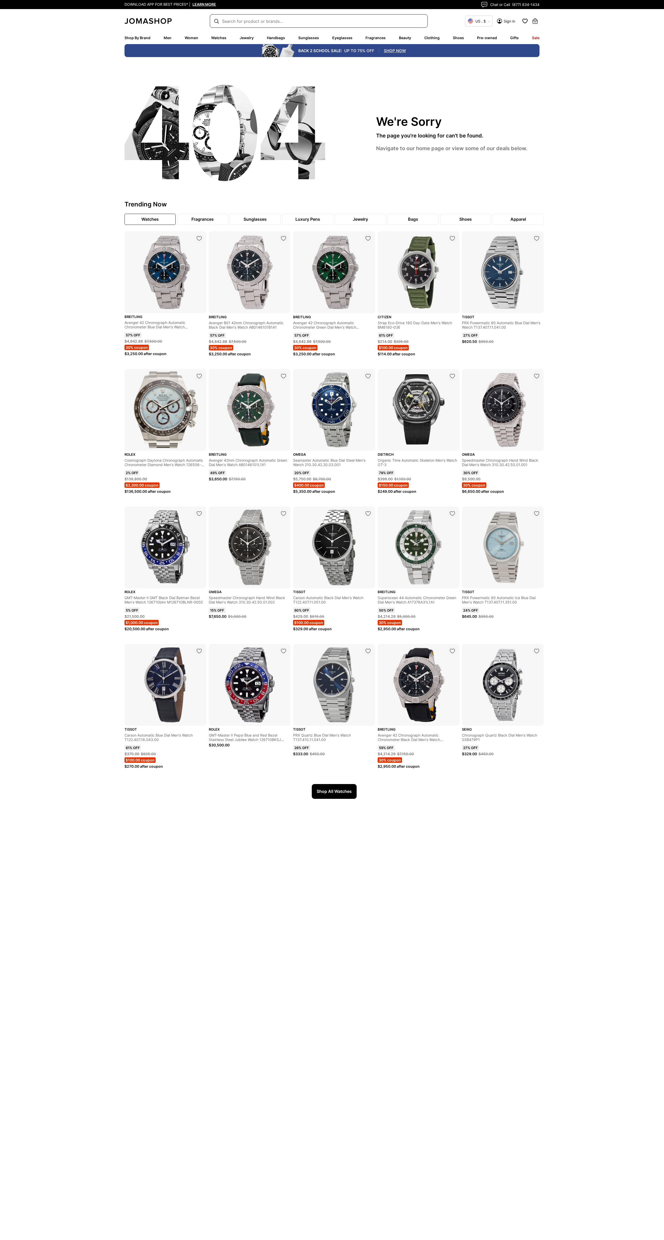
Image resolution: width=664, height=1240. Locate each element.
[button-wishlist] (525, 21)
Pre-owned (487, 38)
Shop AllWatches (334, 791)
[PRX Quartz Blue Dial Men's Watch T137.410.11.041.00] (368, 651)
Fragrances (375, 38)
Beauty (405, 38)
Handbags (276, 38)
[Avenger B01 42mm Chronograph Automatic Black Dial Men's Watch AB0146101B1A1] (283, 238)
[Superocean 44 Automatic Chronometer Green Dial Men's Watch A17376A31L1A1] (452, 513)
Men (167, 38)
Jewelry (247, 38)
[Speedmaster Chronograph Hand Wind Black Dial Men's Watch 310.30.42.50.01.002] (283, 513)
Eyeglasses (342, 38)
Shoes (458, 38)
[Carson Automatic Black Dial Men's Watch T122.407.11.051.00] (368, 513)
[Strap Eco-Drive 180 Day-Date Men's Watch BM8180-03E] (452, 238)
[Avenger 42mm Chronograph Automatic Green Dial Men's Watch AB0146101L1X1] (283, 376)
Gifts (514, 38)
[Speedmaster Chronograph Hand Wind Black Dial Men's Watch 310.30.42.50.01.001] (537, 376)
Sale (536, 38)
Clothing (432, 38)
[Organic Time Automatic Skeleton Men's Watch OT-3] (452, 376)
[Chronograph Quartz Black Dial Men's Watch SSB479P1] (537, 651)
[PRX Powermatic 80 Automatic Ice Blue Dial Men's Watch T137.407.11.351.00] (537, 513)
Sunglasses (308, 38)
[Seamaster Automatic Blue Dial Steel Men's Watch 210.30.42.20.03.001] (368, 376)
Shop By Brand (137, 38)
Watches (218, 38)
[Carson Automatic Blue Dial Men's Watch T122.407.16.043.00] (199, 651)
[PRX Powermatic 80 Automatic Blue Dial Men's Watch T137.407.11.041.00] (537, 238)
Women (191, 38)
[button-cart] (535, 21)
